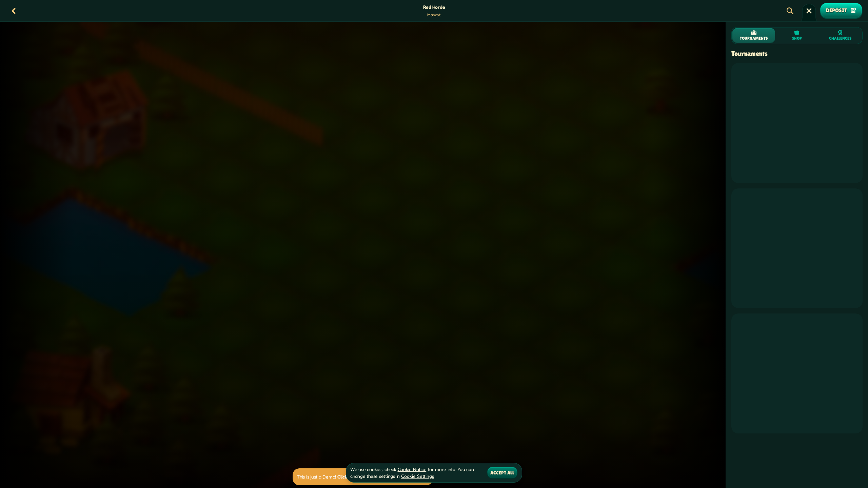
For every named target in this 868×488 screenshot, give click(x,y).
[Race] (809, 11)
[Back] (13, 11)
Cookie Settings (417, 476)
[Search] (790, 11)
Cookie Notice (412, 469)
